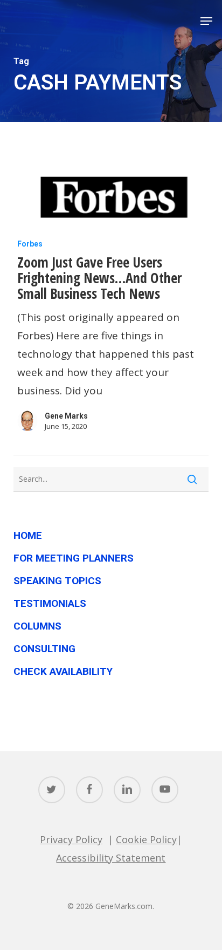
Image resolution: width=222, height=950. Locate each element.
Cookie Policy (146, 839)
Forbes (30, 244)
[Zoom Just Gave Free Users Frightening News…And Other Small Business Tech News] (111, 200)
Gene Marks (66, 416)
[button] (206, 21)
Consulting (44, 649)
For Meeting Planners (73, 558)
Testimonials (49, 603)
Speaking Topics (57, 581)
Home (27, 535)
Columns (37, 626)
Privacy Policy (71, 839)
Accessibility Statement (110, 857)
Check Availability (63, 671)
